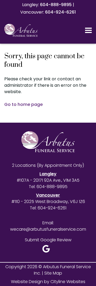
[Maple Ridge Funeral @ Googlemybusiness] (47, 250)
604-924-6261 (60, 12)
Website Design (27, 282)
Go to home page (23, 104)
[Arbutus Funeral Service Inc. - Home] (28, 30)
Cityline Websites (67, 282)
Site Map (53, 273)
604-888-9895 (56, 5)
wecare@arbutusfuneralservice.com (48, 229)
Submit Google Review (48, 240)
